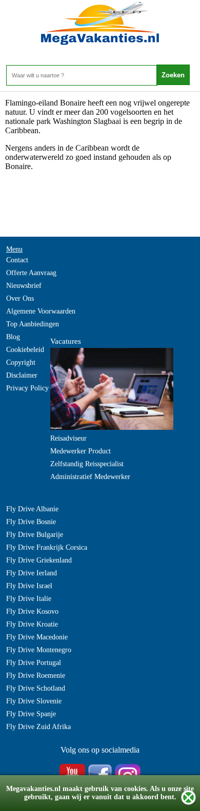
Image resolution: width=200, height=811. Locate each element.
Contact (17, 260)
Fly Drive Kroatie (32, 624)
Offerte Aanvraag (31, 273)
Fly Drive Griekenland (39, 560)
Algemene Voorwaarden (40, 311)
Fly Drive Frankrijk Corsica (46, 547)
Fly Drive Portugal (33, 663)
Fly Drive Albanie (32, 509)
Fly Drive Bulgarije (34, 534)
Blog (13, 337)
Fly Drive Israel (29, 586)
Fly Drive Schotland (35, 688)
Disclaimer (21, 375)
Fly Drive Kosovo (32, 611)
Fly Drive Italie (28, 598)
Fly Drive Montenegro (38, 650)
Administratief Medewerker (90, 477)
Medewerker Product (80, 451)
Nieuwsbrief (24, 285)
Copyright (20, 362)
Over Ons (20, 298)
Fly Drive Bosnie (31, 522)
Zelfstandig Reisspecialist (87, 464)
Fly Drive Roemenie (35, 675)
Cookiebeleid (25, 349)
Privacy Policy (27, 388)
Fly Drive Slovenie (34, 701)
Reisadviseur (68, 438)
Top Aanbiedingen (32, 324)
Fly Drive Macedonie (37, 637)
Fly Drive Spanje (31, 714)
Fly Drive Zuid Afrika (38, 727)
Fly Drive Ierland (31, 573)
